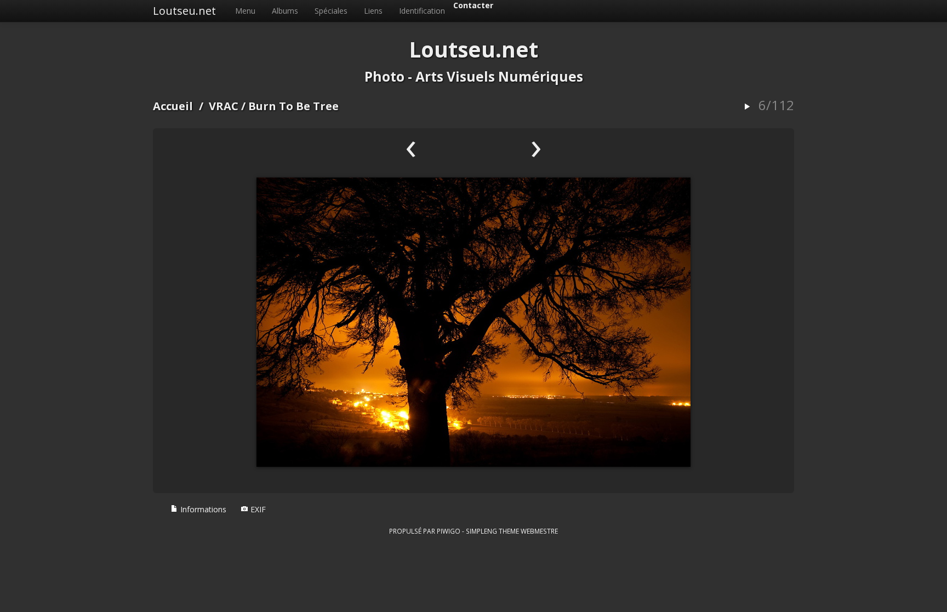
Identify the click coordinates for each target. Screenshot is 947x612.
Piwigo (448, 531)
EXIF (257, 509)
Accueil (173, 106)
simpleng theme (492, 531)
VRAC (223, 106)
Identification (422, 10)
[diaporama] (747, 107)
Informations (202, 509)
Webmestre (539, 531)
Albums (285, 10)
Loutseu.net (184, 10)
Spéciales (331, 10)
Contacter (473, 5)
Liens (373, 10)
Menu (245, 10)
